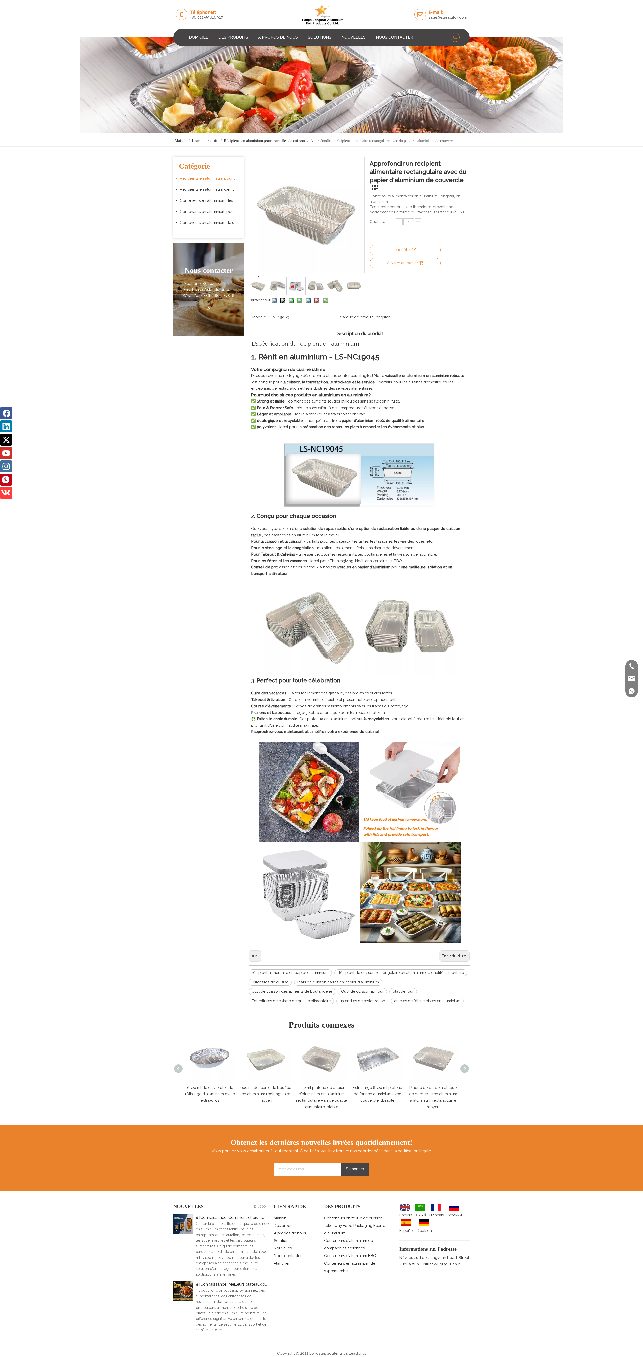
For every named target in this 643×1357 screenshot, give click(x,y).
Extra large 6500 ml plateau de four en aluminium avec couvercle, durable (321, 1094)
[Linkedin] (6, 426)
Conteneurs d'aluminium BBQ (350, 1255)
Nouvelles (283, 1248)
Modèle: (259, 317)
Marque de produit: (357, 317)
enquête (402, 249)
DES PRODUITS (233, 37)
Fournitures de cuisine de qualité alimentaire (291, 1001)
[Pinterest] (6, 480)
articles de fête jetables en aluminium (427, 1001)
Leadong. (357, 1353)
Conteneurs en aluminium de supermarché (210, 222)
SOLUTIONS (319, 37)
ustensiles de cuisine (270, 982)
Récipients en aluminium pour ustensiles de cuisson (210, 178)
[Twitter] (6, 440)
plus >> (260, 1206)
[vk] (6, 493)
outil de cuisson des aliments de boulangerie (292, 991)
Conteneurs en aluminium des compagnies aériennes (210, 200)
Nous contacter (288, 1255)
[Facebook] (6, 413)
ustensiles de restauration (362, 1001)
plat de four (403, 991)
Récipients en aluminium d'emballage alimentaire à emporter (210, 189)
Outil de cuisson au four (362, 991)
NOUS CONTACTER (394, 37)
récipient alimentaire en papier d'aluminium (290, 972)
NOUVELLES (353, 37)
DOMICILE (198, 37)
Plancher (282, 1263)
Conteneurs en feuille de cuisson (353, 1218)
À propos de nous (290, 1233)
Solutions (282, 1240)
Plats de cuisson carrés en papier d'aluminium (338, 982)
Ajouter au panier (402, 263)
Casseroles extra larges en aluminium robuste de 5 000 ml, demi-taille (433, 1094)
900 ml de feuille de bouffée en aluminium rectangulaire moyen (210, 1094)
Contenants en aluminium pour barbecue (210, 211)
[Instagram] (6, 466)
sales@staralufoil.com (447, 17)
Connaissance (213, 1217)
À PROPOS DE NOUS (278, 37)
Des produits (285, 1225)
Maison (280, 1218)
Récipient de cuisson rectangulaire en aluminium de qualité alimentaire (401, 972)
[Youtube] (6, 453)
